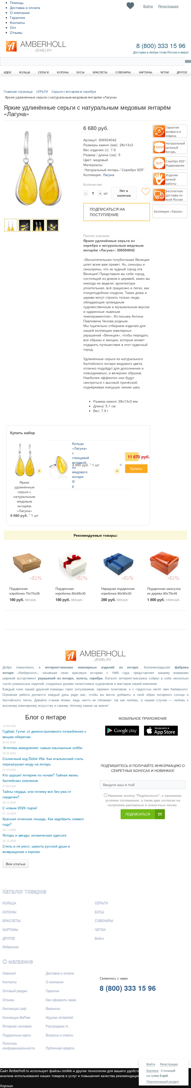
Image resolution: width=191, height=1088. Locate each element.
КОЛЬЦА (9, 902)
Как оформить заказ (61, 999)
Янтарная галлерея (17, 1025)
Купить (136, 468)
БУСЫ (99, 911)
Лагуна (108, 174)
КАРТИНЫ (10, 929)
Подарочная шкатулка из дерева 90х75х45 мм (164, 593)
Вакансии (53, 1008)
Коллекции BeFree (16, 1017)
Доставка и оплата (25, 7)
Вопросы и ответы (59, 1034)
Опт (13, 27)
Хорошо (6, 1085)
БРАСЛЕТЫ (11, 920)
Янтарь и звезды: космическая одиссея (34, 835)
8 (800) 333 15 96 (161, 45)
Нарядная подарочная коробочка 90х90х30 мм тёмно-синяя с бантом (118, 595)
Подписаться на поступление (107, 211)
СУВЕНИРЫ (104, 920)
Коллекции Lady (14, 1008)
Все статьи (15, 863)
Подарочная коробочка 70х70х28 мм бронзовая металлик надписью (24, 595)
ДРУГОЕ (8, 938)
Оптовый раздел (14, 990)
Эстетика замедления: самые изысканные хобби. (42, 747)
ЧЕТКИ (100, 929)
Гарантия (17, 17)
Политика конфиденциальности (18, 1045)
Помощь (17, 2)
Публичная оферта (60, 1047)
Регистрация (169, 1064)
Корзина (152, 1070)
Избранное (10, 946)
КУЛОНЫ (9, 911)
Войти (150, 1064)
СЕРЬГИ (101, 902)
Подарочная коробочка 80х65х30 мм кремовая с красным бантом (70, 595)
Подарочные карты (16, 1034)
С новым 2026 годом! (19, 807)
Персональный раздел (162, 1081)
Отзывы (16, 32)
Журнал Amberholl (59, 1017)
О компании (20, 12)
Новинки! (9, 972)
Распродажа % (57, 1025)
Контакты (17, 22)
